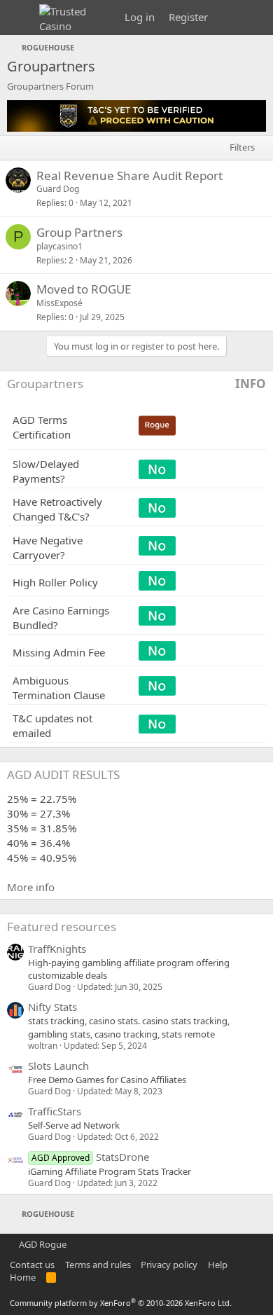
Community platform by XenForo (121, 1302)
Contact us (32, 1264)
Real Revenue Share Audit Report (129, 175)
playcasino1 (59, 246)
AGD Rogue (41, 1244)
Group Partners (79, 232)
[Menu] (19, 17)
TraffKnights (57, 949)
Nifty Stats (52, 1007)
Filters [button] (242, 147)
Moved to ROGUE (83, 289)
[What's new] (228, 17)
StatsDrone (90, 1157)
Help (217, 1264)
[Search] (256, 17)
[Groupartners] (136, 128)
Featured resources (61, 926)
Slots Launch (58, 1066)
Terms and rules (98, 1264)
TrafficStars (54, 1111)
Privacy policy (169, 1264)
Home (23, 1277)
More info (31, 887)
